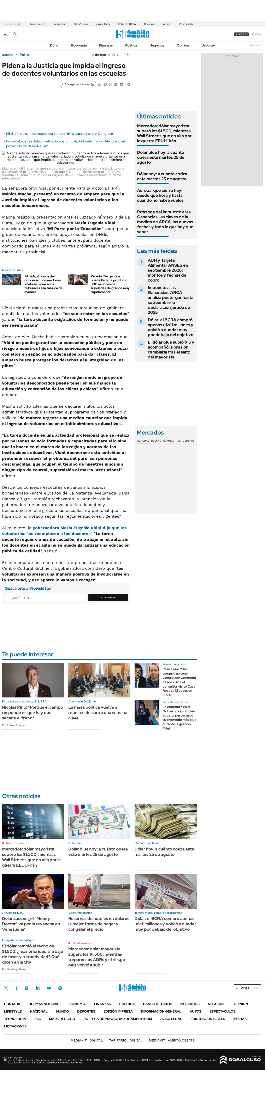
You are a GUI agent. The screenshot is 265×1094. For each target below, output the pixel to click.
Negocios (156, 45)
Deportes (86, 1011)
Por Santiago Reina (14, 969)
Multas (240, 1019)
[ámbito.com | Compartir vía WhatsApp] (99, 84)
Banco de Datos (157, 1004)
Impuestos (59, 24)
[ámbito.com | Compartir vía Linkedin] (116, 84)
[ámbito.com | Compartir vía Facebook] (105, 84)
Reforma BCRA (127, 24)
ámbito (7, 54)
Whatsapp (60, 988)
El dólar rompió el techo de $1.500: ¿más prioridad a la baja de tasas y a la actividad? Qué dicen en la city (32, 954)
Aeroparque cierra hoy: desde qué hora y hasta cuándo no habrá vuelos (160, 195)
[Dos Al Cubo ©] (240, 1060)
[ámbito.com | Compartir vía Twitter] (110, 84)
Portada (12, 1004)
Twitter (6, 988)
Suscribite (108, 597)
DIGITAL (87, 1040)
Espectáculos (222, 1011)
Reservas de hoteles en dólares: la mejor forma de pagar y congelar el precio (99, 924)
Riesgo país (81, 24)
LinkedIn (38, 988)
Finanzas (106, 45)
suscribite (242, 34)
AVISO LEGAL (171, 1019)
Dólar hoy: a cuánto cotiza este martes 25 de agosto (162, 176)
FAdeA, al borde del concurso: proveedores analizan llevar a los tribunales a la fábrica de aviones (43, 284)
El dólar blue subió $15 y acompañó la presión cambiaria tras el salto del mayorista (171, 349)
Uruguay (208, 45)
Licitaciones (15, 1026)
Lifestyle (13, 1011)
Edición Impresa (118, 1011)
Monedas (143, 440)
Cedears (189, 440)
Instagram (27, 988)
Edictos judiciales (207, 1019)
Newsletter (255, 45)
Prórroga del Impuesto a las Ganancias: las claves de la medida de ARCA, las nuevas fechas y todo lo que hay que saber (165, 221)
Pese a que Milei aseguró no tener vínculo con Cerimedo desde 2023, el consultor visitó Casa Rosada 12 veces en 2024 (179, 682)
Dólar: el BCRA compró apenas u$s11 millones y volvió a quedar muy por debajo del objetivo (170, 327)
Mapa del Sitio (62, 1019)
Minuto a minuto (16, 843)
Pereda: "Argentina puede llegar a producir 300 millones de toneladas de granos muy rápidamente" (110, 284)
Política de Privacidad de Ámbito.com (117, 1019)
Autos (195, 1011)
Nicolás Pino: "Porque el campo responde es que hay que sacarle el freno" (32, 713)
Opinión (183, 45)
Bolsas (156, 440)
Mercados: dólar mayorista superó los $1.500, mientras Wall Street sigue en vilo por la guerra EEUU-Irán (164, 133)
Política (131, 45)
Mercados (190, 1004)
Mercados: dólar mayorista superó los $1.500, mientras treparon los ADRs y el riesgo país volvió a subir (96, 957)
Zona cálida (186, 24)
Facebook (17, 988)
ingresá (255, 34)
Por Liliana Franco (13, 725)
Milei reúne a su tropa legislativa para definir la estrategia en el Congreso (59, 133)
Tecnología (15, 1019)
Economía (79, 45)
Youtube (49, 988)
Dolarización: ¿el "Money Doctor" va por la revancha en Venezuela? (31, 924)
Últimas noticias (44, 1004)
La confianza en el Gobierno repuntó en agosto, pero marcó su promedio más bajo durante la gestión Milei (179, 718)
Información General (161, 1011)
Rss (37, 1019)
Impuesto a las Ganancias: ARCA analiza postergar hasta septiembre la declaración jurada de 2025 (170, 300)
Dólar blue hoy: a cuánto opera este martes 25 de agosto (160, 157)
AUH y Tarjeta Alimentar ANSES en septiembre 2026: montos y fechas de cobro (168, 270)
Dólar (54, 45)
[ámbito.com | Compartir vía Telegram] (121, 84)
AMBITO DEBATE (172, 1040)
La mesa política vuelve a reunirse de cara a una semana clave (97, 713)
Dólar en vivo (37, 24)
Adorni (167, 24)
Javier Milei (103, 24)
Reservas (149, 24)
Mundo (62, 1011)
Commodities (172, 440)
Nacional (39, 1011)
